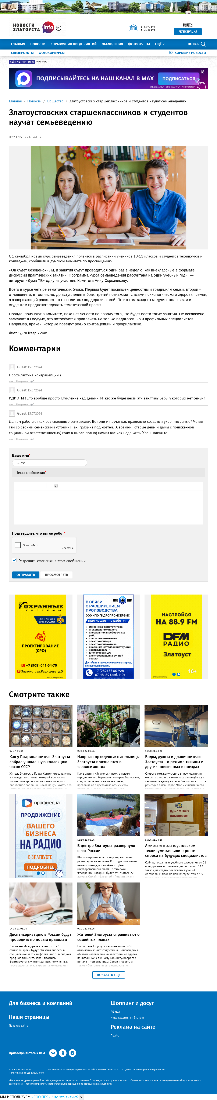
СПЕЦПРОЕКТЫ (22, 53)
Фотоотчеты (139, 44)
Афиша (115, 1011)
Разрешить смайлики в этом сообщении (52, 560)
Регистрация (187, 31)
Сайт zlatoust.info (22, 62)
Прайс (115, 1035)
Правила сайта (18, 1025)
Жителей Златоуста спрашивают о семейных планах (108, 937)
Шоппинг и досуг (132, 1003)
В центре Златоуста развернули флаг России (106, 848)
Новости (38, 44)
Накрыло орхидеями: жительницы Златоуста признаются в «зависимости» (108, 761)
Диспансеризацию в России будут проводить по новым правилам (40, 937)
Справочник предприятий (74, 44)
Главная (18, 44)
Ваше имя (21, 455)
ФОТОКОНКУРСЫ (52, 53)
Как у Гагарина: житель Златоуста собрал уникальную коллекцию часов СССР (40, 761)
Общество (55, 101)
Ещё (158, 44)
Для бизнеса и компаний (40, 1003)
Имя (11, 381)
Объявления (112, 44)
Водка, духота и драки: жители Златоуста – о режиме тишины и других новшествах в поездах (174, 761)
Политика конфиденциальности (26, 1072)
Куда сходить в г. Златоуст (128, 1017)
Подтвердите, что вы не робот (38, 533)
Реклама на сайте (133, 1027)
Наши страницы (29, 1017)
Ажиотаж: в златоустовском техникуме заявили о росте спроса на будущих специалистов (176, 850)
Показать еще (108, 975)
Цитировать (22, 381)
